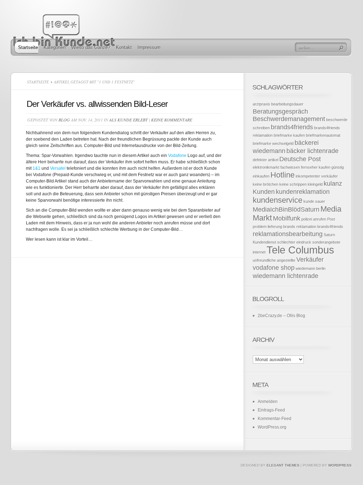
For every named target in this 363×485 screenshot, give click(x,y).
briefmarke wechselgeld (273, 143)
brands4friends (292, 127)
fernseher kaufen (315, 167)
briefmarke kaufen (289, 135)
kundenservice (277, 200)
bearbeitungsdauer (287, 104)
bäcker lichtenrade (312, 150)
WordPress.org (272, 427)
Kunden (264, 191)
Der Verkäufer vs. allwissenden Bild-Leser (97, 104)
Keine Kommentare (171, 119)
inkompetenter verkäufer (317, 176)
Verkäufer (310, 259)
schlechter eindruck (294, 242)
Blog (64, 119)
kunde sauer (314, 201)
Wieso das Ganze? (90, 47)
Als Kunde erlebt (128, 119)
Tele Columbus (300, 250)
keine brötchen (265, 184)
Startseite (28, 47)
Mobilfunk (286, 218)
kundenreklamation (303, 191)
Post (331, 219)
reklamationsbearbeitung (288, 234)
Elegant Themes (283, 465)
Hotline (282, 174)
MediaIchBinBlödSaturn (286, 209)
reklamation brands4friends (319, 226)
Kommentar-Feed (274, 418)
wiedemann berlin (310, 268)
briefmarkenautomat (323, 135)
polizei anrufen (313, 219)
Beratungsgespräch (280, 111)
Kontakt (124, 47)
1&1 (36, 168)
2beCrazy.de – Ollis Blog (281, 315)
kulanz (333, 183)
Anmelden (268, 401)
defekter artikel (265, 160)
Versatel (58, 168)
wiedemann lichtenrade (285, 275)
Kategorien (55, 47)
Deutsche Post (300, 159)
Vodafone (178, 155)
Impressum (149, 47)
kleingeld (315, 184)
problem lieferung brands (274, 226)
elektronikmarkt (266, 167)
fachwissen (290, 167)
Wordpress (340, 465)
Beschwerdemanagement (289, 118)
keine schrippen (293, 184)
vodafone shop (274, 267)
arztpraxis (261, 104)
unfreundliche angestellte (274, 260)
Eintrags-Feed (271, 410)
